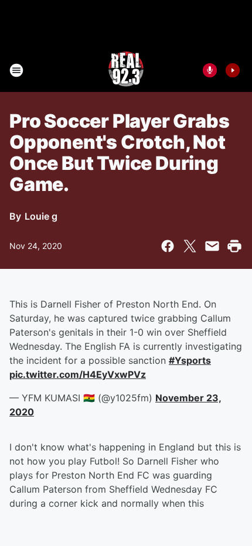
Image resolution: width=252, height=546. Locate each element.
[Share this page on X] (190, 246)
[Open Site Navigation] (16, 70)
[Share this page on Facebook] (167, 246)
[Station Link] (126, 70)
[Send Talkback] (210, 70)
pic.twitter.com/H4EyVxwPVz (77, 374)
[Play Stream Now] (233, 70)
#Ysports (190, 360)
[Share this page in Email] (212, 246)
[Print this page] (234, 246)
